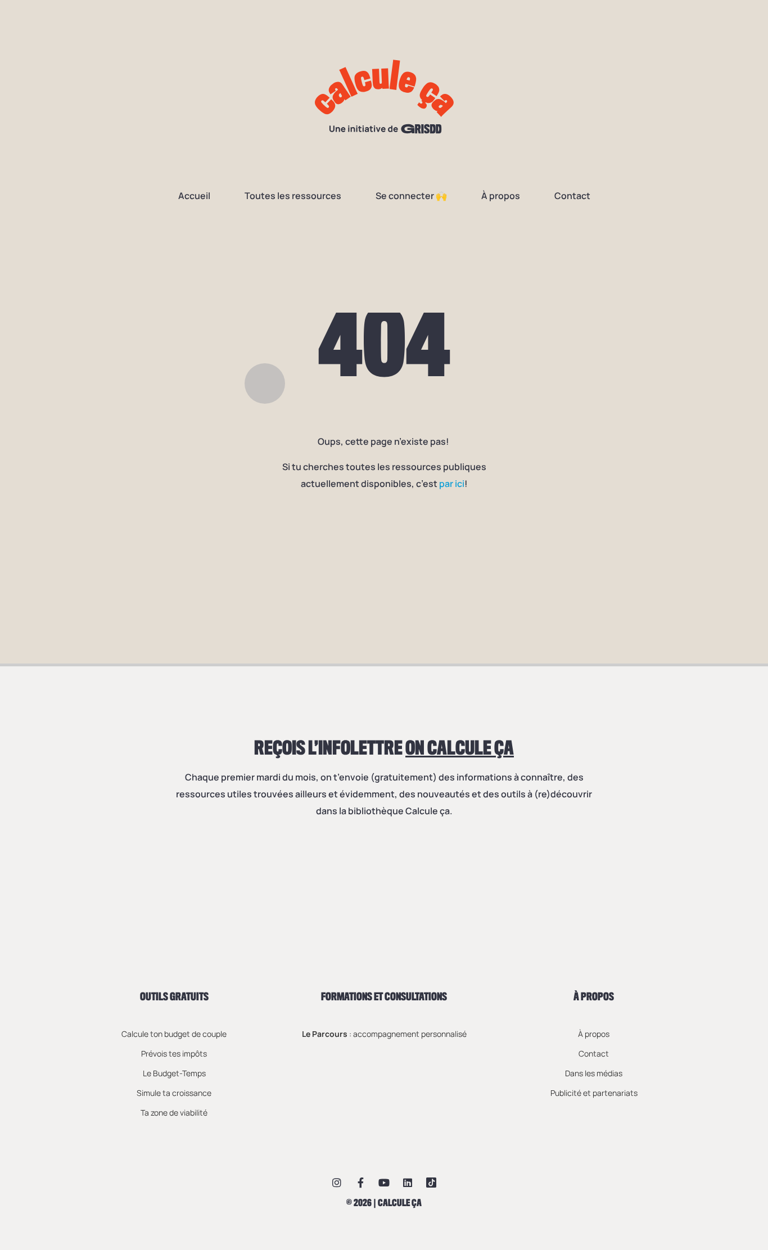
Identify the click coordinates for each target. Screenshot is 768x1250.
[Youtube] (384, 1182)
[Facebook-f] (360, 1182)
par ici (451, 483)
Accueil (194, 195)
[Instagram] (337, 1182)
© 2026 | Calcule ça (384, 1203)
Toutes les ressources (293, 195)
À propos (500, 195)
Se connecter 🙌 (411, 195)
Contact (572, 195)
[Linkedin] (408, 1182)
